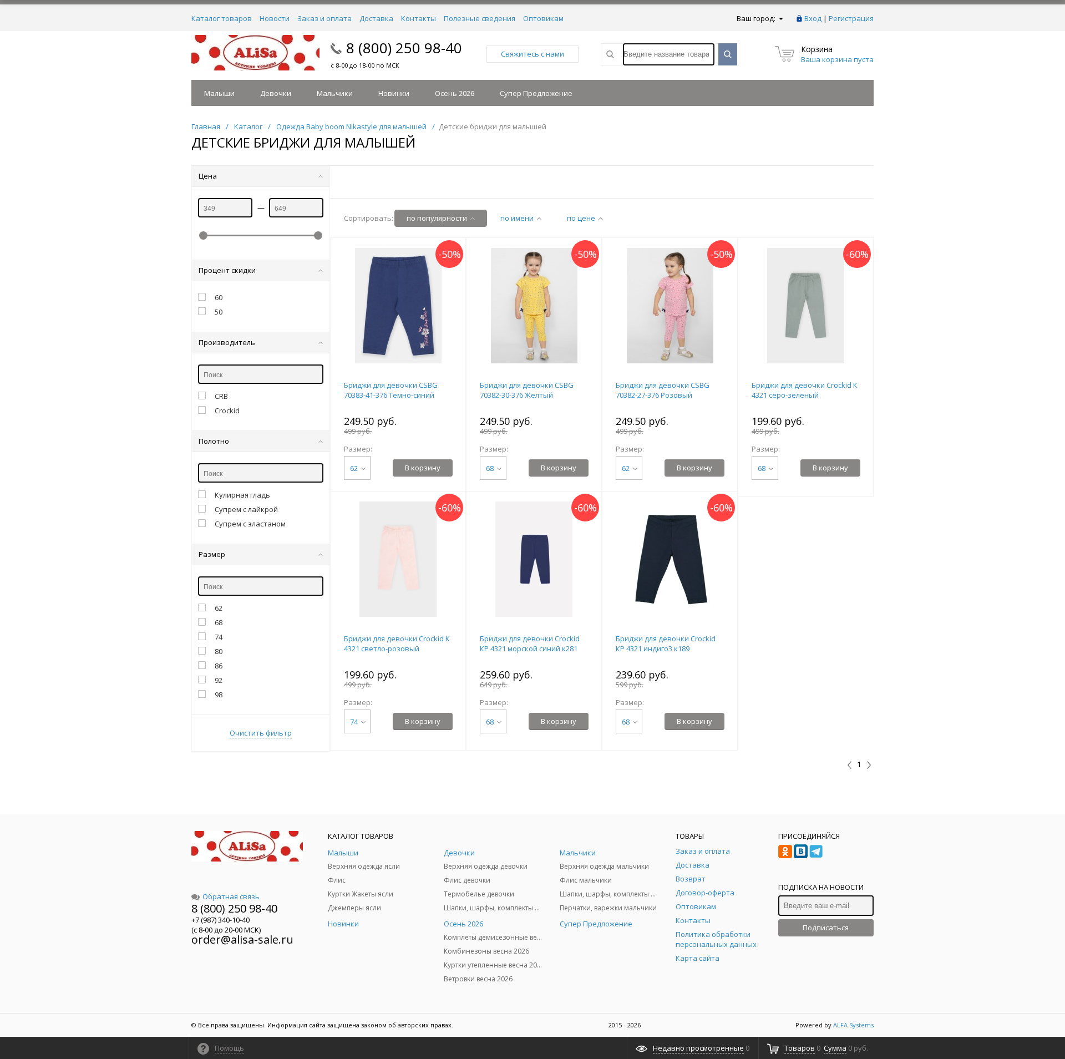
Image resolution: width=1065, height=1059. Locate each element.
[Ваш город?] (780, 18)
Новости (275, 18)
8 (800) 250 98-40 (404, 48)
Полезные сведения (479, 18)
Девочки (275, 93)
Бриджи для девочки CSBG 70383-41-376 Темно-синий (391, 390)
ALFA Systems (853, 1025)
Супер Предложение (536, 93)
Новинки (393, 93)
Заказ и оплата (324, 18)
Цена (208, 176)
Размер (212, 554)
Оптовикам (543, 18)
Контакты (418, 18)
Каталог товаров (221, 18)
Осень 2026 (454, 93)
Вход (812, 18)
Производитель (227, 342)
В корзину (422, 468)
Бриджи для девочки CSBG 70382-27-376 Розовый (662, 390)
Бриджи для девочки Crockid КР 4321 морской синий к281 (530, 643)
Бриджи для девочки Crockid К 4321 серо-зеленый (805, 390)
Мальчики (335, 93)
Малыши (219, 93)
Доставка (376, 18)
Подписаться (826, 928)
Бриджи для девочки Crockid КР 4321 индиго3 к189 (666, 643)
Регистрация (851, 18)
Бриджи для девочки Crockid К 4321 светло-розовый (397, 643)
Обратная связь (231, 896)
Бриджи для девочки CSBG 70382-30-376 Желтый (527, 390)
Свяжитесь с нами (532, 54)
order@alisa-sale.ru (242, 939)
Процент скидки (227, 270)
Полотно (214, 441)
